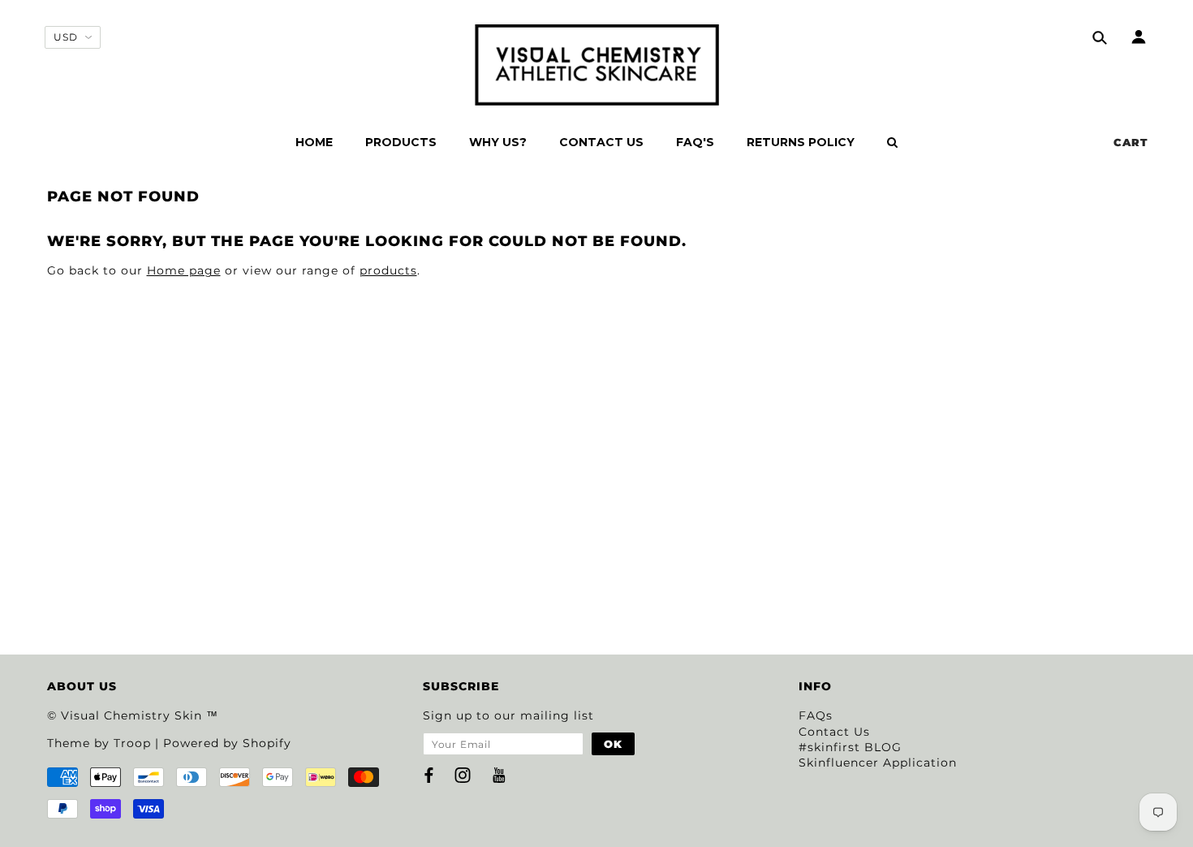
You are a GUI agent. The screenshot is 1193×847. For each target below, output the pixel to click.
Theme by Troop (99, 743)
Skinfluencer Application (878, 762)
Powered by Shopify (227, 743)
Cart (1130, 142)
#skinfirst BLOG (850, 747)
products (388, 270)
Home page (184, 270)
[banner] (597, 65)
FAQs (816, 715)
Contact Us (834, 731)
